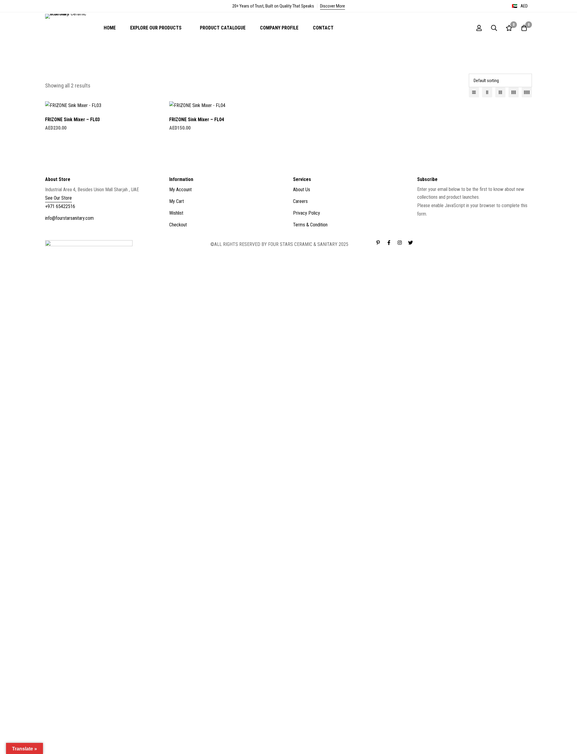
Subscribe (525, 208)
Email (424, 222)
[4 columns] (513, 92)
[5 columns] (527, 92)
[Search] (494, 28)
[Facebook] (388, 242)
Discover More (332, 6)
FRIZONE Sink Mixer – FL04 (196, 119)
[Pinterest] (378, 242)
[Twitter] (410, 242)
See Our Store (58, 198)
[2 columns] (487, 92)
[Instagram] (399, 242)
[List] (474, 92)
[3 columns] (500, 92)
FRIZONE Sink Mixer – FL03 (72, 119)
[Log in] (479, 28)
